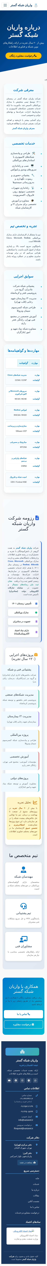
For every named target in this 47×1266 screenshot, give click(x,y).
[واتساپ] (35, 1080)
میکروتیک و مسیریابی (18, 442)
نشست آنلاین (33, 1201)
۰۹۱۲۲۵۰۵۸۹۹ (26, 1111)
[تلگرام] (28, 1080)
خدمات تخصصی (23, 143)
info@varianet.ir (25, 1120)
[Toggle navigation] (5, 5)
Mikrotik (35, 564)
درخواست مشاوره (22, 1024)
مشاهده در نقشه (26, 1162)
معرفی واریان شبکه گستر (23, 128)
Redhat (26, 564)
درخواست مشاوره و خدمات (27, 1213)
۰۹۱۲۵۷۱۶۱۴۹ (26, 1106)
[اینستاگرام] (22, 1080)
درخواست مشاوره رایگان (21, 55)
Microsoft (18, 561)
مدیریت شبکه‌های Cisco (17, 375)
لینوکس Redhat (20, 410)
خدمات (36, 1184)
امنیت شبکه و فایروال (18, 477)
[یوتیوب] (9, 1080)
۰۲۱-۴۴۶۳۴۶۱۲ (26, 1099)
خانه (37, 1178)
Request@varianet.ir (23, 1128)
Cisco (10, 561)
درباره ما (35, 1190)
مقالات (36, 1195)
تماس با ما (22, 1014)
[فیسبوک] (15, 1080)
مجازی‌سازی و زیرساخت (17, 426)
